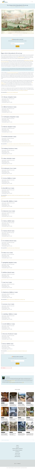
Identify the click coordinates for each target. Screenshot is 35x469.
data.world (26, 90)
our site (20, 90)
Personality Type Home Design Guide (11, 380)
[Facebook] (16, 463)
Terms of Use (17, 453)
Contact (17, 447)
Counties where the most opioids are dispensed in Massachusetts (17, 350)
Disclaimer (17, 451)
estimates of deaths (21, 57)
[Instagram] (15, 463)
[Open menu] (31, 1)
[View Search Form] (32, 1)
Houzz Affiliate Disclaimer (17, 450)
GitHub (22, 90)
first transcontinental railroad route (12, 72)
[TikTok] (20, 463)
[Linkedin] (14, 463)
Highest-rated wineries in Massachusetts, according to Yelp (16, 299)
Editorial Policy (17, 456)
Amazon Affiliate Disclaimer (17, 448)
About (17, 445)
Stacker (2, 82)
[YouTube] (19, 463)
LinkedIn (23, 382)
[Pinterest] (18, 463)
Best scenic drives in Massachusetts (12, 92)
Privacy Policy (17, 454)
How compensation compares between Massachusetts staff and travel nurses (19, 143)
